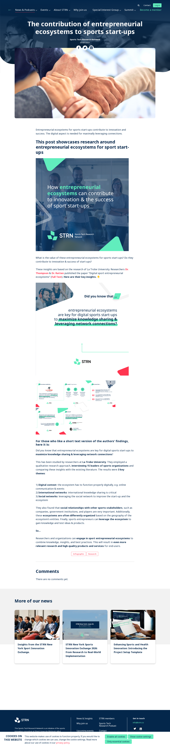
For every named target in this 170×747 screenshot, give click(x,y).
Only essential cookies (118, 741)
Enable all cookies (116, 736)
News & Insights (84, 718)
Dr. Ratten (58, 273)
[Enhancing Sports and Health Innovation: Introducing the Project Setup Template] (132, 636)
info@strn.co (138, 722)
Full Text (57, 276)
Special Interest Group (106, 9)
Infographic (78, 554)
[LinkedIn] (91, 48)
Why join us (80, 9)
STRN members (106, 718)
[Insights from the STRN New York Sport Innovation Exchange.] (37, 636)
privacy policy (62, 742)
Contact (147, 5)
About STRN (61, 9)
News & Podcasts (25, 9)
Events (44, 9)
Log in (157, 5)
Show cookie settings (140, 736)
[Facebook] (78, 48)
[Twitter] (85, 48)
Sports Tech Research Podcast (107, 724)
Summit (128, 9)
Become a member (151, 9)
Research (92, 554)
